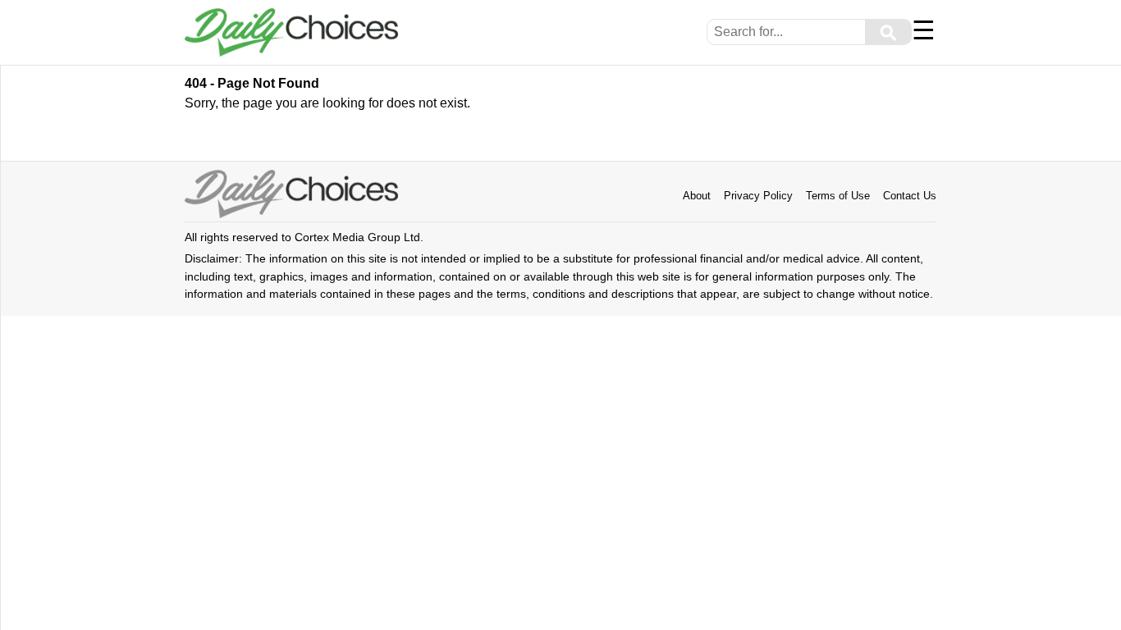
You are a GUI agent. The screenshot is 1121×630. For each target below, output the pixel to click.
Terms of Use (838, 195)
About (697, 195)
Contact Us (909, 195)
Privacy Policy (758, 195)
